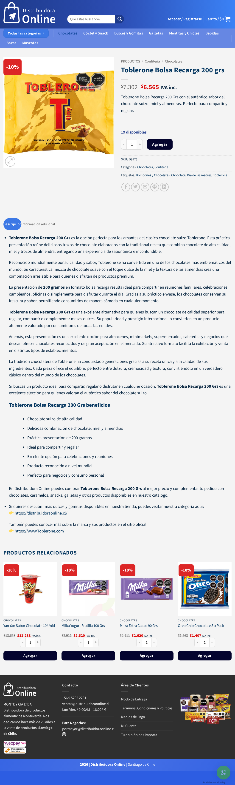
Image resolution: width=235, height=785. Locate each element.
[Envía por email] (145, 187)
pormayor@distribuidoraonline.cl (88, 728)
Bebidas (212, 33)
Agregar (159, 144)
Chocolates (67, 33)
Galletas (156, 33)
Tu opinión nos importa (139, 734)
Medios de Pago (133, 717)
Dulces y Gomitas (128, 33)
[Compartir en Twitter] (135, 187)
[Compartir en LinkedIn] (164, 187)
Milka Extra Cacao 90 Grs (139, 626)
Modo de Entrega (134, 699)
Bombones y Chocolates (153, 175)
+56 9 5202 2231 (74, 697)
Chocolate (178, 175)
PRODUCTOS (130, 61)
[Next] (231, 618)
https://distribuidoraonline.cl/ (40, 513)
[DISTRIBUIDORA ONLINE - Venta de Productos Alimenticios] (29, 14)
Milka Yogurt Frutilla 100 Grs (83, 626)
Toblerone (220, 175)
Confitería (152, 61)
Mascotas (30, 43)
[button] (185, 19)
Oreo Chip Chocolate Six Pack (201, 626)
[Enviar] (119, 19)
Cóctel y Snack (95, 33)
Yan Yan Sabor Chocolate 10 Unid (29, 626)
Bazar (11, 43)
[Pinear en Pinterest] (154, 187)
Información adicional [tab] (38, 224)
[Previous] (3, 618)
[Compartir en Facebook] (125, 187)
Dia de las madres (199, 175)
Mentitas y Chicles (184, 33)
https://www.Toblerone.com (39, 531)
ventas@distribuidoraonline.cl (86, 703)
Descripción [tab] (12, 224)
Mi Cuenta (128, 725)
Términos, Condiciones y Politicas (147, 708)
